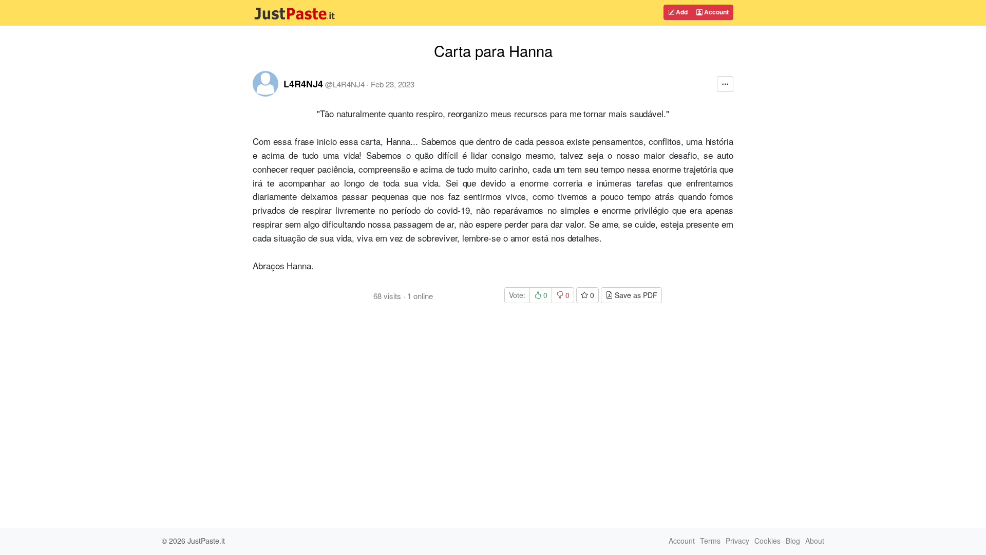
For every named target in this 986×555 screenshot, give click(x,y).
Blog (793, 540)
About (814, 540)
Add (681, 11)
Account (716, 11)
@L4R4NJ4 (345, 84)
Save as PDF (635, 295)
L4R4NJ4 (303, 83)
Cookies (767, 540)
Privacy (737, 540)
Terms (710, 540)
